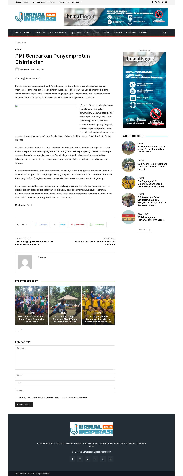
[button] (164, 32)
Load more (143, 230)
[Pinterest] (95, 459)
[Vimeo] (162, 2)
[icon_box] (77, 2)
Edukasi (31, 313)
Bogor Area (143, 214)
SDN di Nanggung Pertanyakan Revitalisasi (151, 218)
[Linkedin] (87, 459)
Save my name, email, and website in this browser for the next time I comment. (53, 398)
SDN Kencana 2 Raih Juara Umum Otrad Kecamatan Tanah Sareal (31, 319)
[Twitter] (159, 2)
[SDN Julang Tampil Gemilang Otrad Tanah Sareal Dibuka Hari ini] (65, 305)
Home (17, 43)
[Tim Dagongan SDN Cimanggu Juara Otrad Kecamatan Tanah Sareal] (98, 305)
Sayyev (25, 69)
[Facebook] (152, 2)
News (24, 43)
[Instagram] (156, 2)
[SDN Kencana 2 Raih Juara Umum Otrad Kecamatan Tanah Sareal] (31, 305)
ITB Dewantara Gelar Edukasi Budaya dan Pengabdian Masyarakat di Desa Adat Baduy (152, 201)
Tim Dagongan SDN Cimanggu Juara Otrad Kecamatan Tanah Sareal (98, 319)
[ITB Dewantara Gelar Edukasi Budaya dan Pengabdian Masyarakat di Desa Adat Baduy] (128, 200)
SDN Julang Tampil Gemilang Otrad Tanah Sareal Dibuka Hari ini (65, 319)
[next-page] (21, 330)
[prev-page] (17, 330)
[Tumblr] (103, 459)
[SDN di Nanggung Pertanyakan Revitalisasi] (128, 217)
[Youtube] (166, 2)
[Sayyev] (17, 69)
